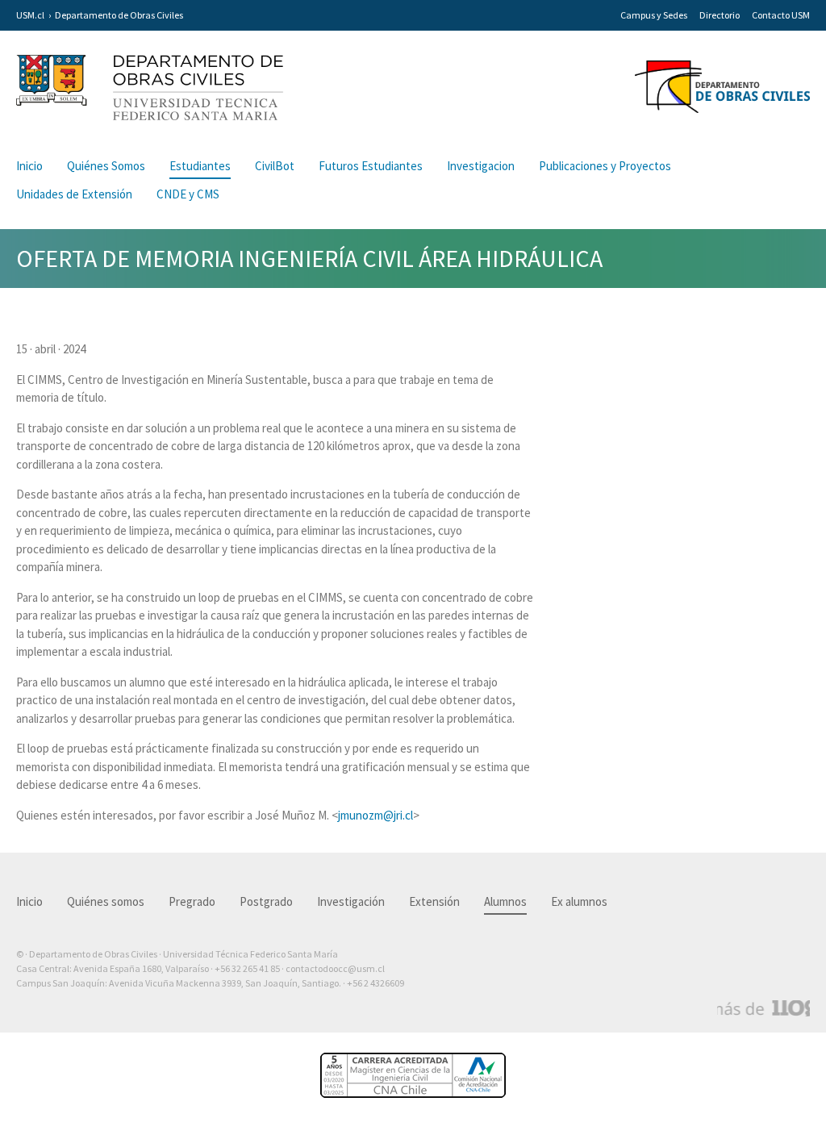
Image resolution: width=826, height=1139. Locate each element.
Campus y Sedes (653, 15)
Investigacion (481, 165)
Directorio (719, 15)
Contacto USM (781, 15)
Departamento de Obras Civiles (119, 15)
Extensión (434, 901)
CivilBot (274, 165)
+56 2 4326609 (375, 983)
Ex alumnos (579, 901)
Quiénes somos (105, 901)
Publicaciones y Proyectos (605, 165)
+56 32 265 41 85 (247, 968)
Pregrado (192, 901)
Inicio (29, 165)
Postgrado (266, 901)
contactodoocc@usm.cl (335, 968)
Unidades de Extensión (74, 194)
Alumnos (505, 901)
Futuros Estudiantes (371, 165)
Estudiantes (200, 165)
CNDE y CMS (187, 194)
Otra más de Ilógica (763, 1008)
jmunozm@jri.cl (375, 815)
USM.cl (30, 15)
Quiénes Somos (106, 165)
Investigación (351, 901)
